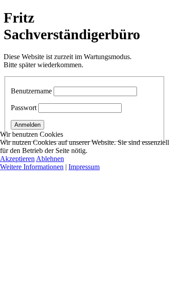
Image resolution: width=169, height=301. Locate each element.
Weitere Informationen (32, 167)
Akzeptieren (17, 158)
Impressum (84, 167)
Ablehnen (50, 158)
